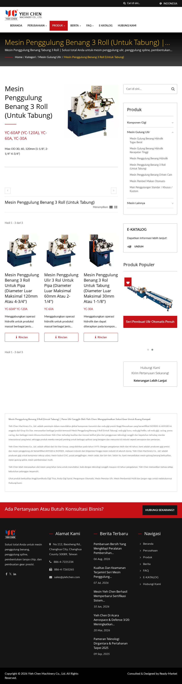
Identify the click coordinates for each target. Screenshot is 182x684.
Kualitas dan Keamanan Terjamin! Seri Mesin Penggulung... (110, 572)
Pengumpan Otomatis (83, 478)
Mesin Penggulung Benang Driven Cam (151, 175)
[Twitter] (10, 574)
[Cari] (124, 3)
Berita (74, 25)
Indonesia (170, 3)
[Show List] (115, 207)
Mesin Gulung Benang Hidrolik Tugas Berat (146, 140)
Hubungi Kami (127, 25)
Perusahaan (36, 25)
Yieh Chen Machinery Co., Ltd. (47, 673)
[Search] (173, 89)
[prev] (7, 191)
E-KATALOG (106, 25)
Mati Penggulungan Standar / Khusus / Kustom (151, 189)
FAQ (89, 25)
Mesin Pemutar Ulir (104, 478)
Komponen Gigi (136, 122)
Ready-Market (168, 673)
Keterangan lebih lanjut (150, 381)
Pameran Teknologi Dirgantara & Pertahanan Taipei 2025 (111, 643)
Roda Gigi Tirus (49, 478)
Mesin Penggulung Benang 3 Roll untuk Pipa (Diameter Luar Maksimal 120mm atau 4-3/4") (22, 288)
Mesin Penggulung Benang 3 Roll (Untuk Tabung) (94, 57)
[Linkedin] (15, 574)
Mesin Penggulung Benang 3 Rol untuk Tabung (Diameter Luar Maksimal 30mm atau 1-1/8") (101, 288)
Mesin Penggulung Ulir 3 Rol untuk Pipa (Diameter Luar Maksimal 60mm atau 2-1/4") (61, 288)
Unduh (139, 246)
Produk (57, 25)
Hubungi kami (15, 483)
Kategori (30, 57)
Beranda (16, 25)
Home (18, 57)
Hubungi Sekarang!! (159, 510)
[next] (114, 191)
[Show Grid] (111, 207)
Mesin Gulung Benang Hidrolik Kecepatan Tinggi (146, 150)
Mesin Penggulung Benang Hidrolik (149, 158)
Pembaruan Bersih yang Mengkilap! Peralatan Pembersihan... (110, 548)
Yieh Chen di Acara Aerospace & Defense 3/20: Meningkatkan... (112, 619)
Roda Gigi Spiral (64, 478)
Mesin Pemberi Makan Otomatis (147, 181)
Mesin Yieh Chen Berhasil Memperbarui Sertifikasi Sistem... (110, 596)
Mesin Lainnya (136, 203)
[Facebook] (6, 574)
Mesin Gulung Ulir (49, 57)
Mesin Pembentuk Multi (125, 478)
